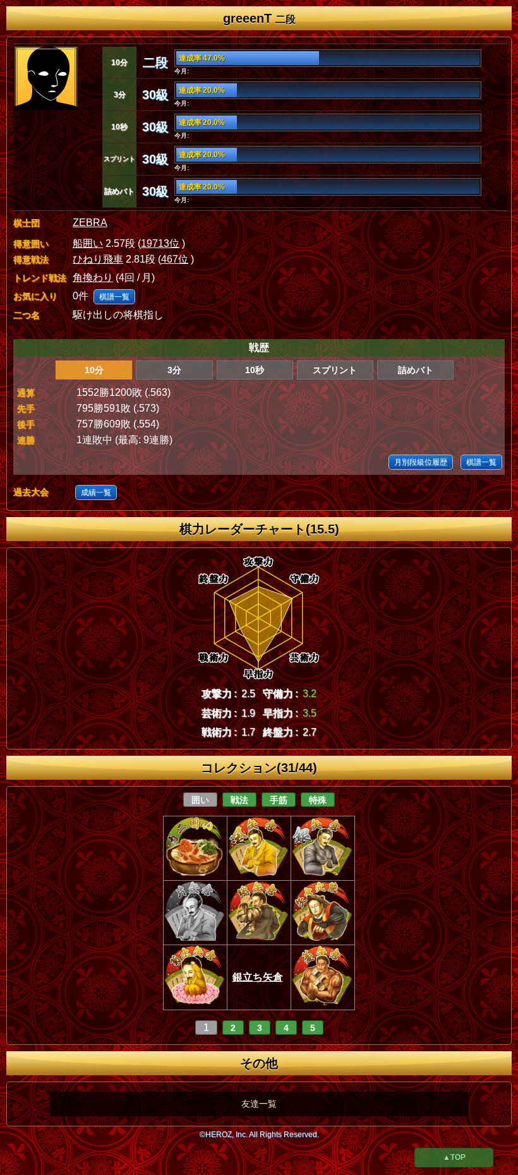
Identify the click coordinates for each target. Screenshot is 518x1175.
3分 (174, 370)
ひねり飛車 (98, 259)
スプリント (335, 370)
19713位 (160, 243)
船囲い (88, 243)
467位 (174, 259)
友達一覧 (259, 1104)
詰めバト (415, 370)
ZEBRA (90, 222)
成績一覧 (96, 492)
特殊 (318, 800)
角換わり (93, 277)
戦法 (239, 800)
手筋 (278, 800)
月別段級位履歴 (420, 462)
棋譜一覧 (114, 296)
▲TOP (454, 1157)
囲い (200, 800)
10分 (94, 370)
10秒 (254, 370)
